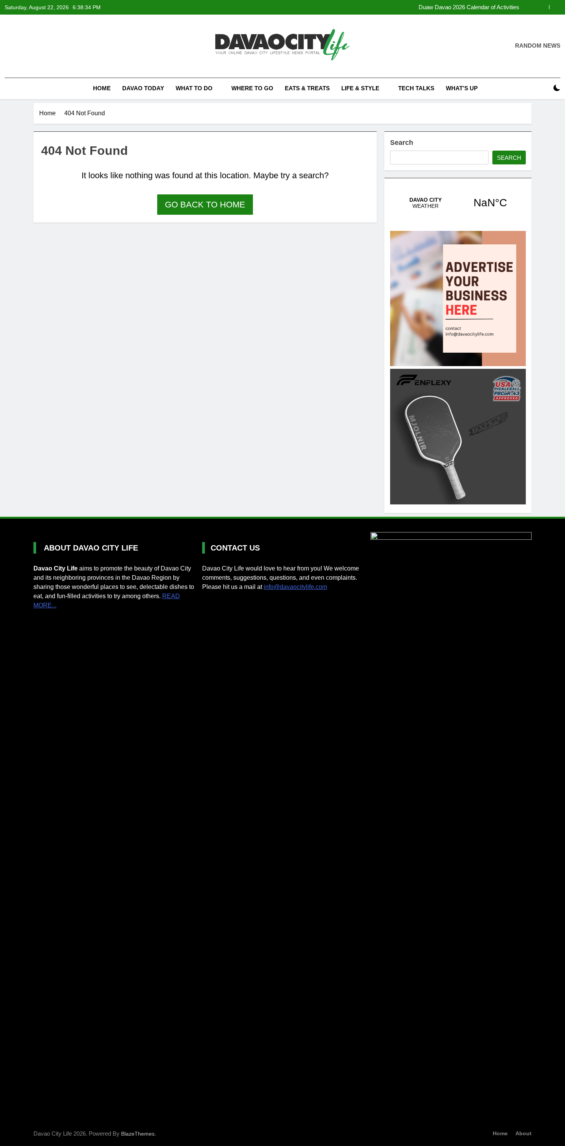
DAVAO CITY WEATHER (458, 203)
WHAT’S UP (462, 88)
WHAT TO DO (194, 88)
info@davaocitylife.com (295, 587)
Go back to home (205, 204)
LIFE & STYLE (360, 88)
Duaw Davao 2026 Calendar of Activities (469, 7)
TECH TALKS (416, 88)
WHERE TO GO (252, 88)
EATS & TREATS (307, 88)
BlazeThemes (138, 1134)
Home (101, 88)
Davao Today (143, 88)
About (523, 1133)
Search (401, 142)
